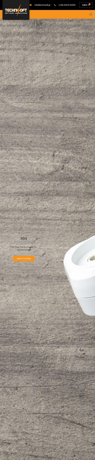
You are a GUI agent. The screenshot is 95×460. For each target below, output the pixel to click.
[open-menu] (91, 14)
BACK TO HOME (24, 258)
